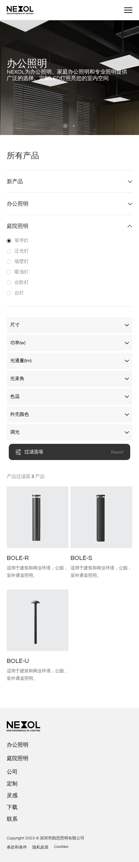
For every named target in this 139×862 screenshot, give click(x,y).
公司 (12, 772)
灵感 (12, 795)
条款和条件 (17, 847)
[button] (65, 125)
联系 (12, 819)
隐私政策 (40, 847)
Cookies (61, 846)
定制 (12, 783)
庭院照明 (17, 758)
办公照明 (17, 745)
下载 (12, 807)
